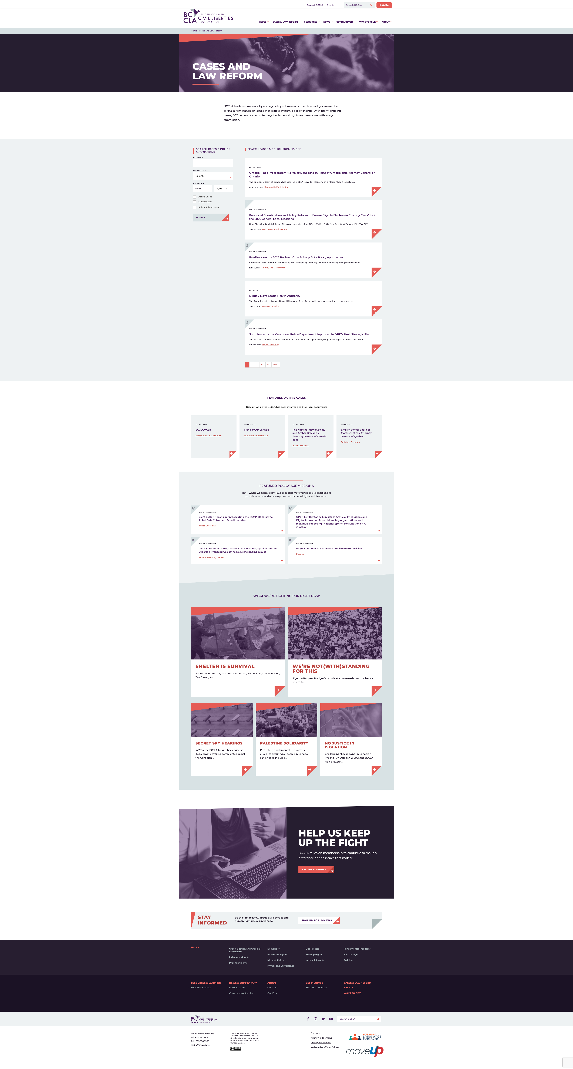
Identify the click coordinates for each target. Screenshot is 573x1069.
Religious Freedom (350, 442)
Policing (300, 554)
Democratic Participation (276, 187)
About (271, 982)
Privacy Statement (321, 1042)
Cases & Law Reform (357, 982)
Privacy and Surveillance (280, 965)
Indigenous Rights (239, 957)
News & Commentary (243, 982)
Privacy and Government (274, 268)
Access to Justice (270, 306)
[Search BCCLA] (355, 5)
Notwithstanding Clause (211, 557)
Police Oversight (270, 344)
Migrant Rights (275, 960)
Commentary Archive (241, 993)
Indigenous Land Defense (208, 435)
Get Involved (314, 982)
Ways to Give (352, 993)
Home (194, 31)
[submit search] (372, 5)
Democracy (273, 948)
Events (348, 987)
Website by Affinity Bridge (325, 1047)
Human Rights (352, 954)
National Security (315, 960)
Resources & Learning (206, 982)
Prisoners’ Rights (238, 962)
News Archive (237, 987)
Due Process (312, 948)
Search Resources (201, 987)
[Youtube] (330, 1018)
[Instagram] (315, 1018)
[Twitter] (323, 1018)
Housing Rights (314, 954)
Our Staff (272, 987)
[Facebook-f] (308, 1018)
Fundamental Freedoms (256, 435)
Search (200, 217)
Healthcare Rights (277, 954)
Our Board (273, 993)
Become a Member (316, 987)
